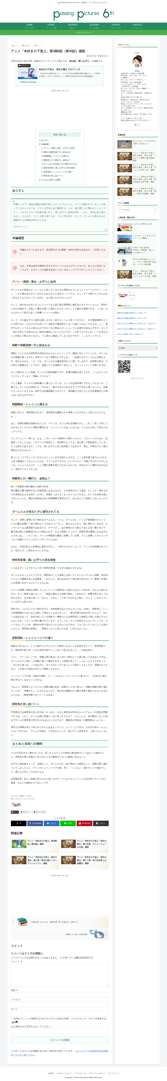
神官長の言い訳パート (53, 176)
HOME (51, 1073)
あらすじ (45, 140)
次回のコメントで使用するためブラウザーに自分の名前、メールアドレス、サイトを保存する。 (61, 1018)
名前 (14, 990)
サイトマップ (113, 1073)
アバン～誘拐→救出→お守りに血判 (59, 148)
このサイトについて (64, 1073)
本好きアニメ (27, 812)
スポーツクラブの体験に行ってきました (131, 323)
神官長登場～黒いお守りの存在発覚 (59, 168)
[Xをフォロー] (139, 124)
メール (15, 999)
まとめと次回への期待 (51, 180)
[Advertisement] (60, 110)
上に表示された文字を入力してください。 (32, 1026)
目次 (56, 134)
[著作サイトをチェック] (135, 124)
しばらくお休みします (125, 334)
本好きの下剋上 (41, 812)
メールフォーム (80, 1073)
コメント (16, 961)
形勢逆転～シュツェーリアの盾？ (58, 172)
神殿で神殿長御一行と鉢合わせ (57, 152)
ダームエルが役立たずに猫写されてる (60, 164)
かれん (137, 71)
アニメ (16, 812)
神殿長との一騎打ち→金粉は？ (57, 160)
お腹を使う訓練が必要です (126, 313)
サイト (14, 1009)
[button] (101, 823)
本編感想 (45, 144)
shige (150, 329)
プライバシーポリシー (97, 1073)
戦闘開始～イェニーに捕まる (56, 156)
